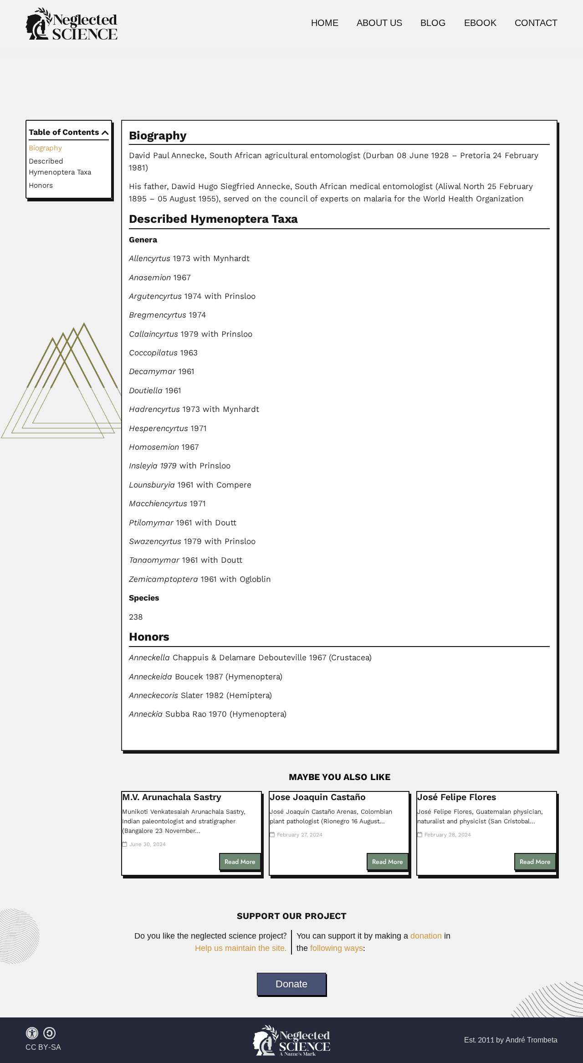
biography (45, 148)
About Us (379, 23)
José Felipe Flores (456, 797)
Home (324, 23)
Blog (433, 23)
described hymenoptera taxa (60, 166)
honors (41, 185)
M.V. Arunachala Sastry (171, 797)
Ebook (480, 23)
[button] (105, 132)
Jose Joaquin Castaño (318, 797)
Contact (536, 23)
